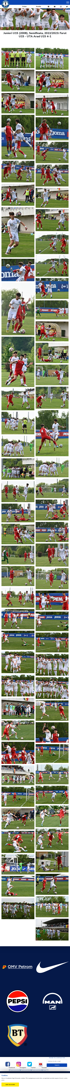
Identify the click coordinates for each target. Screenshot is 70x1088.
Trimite (57, 1065)
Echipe (24, 6)
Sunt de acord (10, 1084)
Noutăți (38, 6)
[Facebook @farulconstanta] (7, 1064)
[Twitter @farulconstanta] (29, 1064)
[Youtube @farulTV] (40, 1064)
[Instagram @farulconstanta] (18, 1064)
